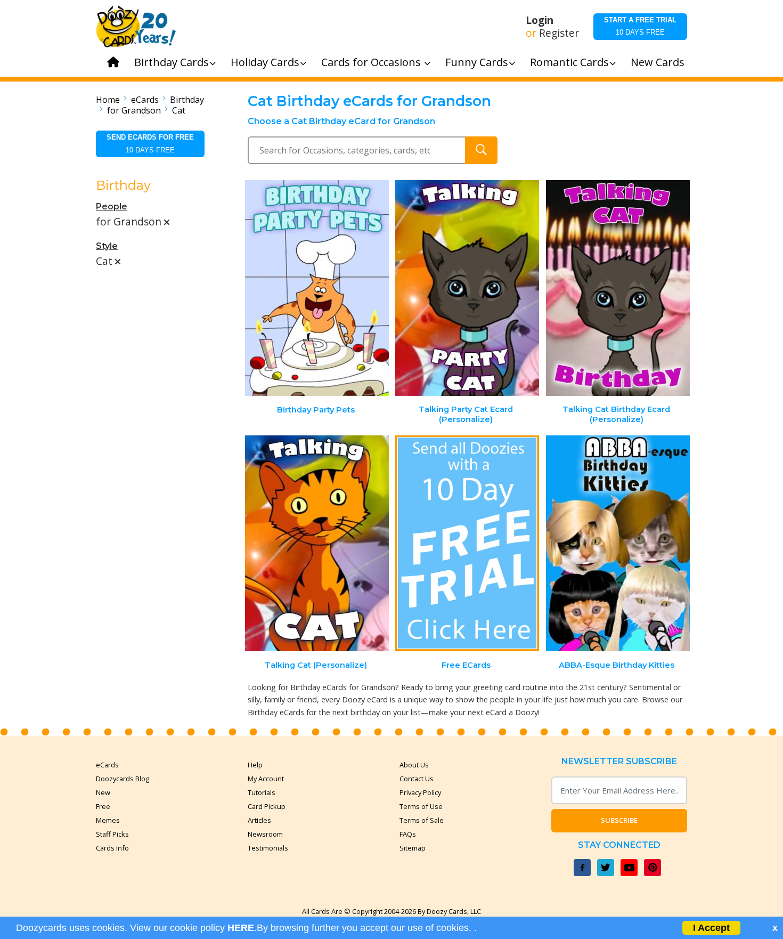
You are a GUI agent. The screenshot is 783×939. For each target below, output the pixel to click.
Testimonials (268, 848)
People (111, 206)
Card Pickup (267, 806)
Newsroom (265, 834)
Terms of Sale (421, 820)
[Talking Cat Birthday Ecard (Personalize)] (618, 288)
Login (539, 20)
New (103, 792)
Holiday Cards (265, 62)
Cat (178, 110)
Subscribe (619, 820)
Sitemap (412, 848)
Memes (108, 820)
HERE (240, 927)
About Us (414, 764)
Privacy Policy (420, 792)
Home (108, 99)
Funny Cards (476, 62)
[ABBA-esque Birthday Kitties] (618, 543)
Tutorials (261, 792)
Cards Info (112, 848)
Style (107, 246)
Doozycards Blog (122, 778)
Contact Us (416, 778)
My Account (266, 778)
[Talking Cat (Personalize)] (317, 543)
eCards (145, 99)
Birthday (187, 99)
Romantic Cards (569, 62)
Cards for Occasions (372, 62)
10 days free (640, 26)
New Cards (657, 62)
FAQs (407, 834)
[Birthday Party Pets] (317, 288)
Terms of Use (421, 806)
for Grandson (134, 110)
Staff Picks (112, 834)
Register (559, 33)
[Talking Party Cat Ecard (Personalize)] (467, 288)
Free (103, 806)
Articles (259, 820)
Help (255, 764)
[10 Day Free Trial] (467, 543)
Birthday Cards (171, 62)
